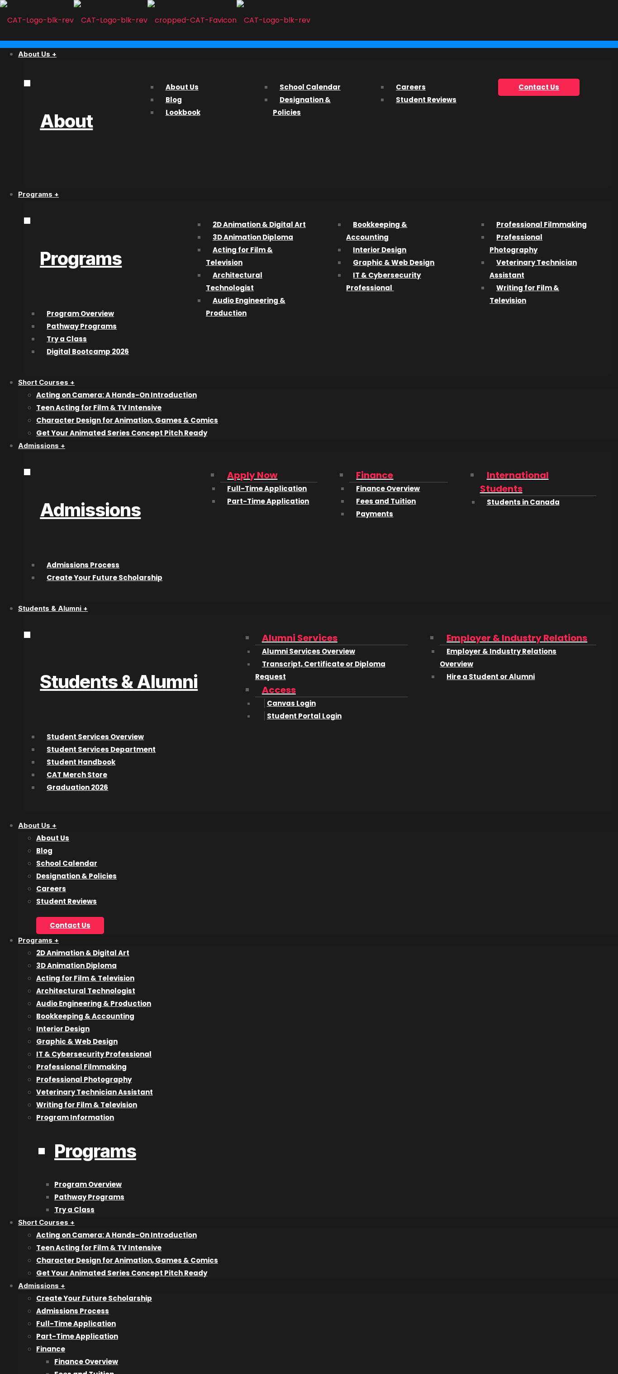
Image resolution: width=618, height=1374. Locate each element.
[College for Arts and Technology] (155, 20)
